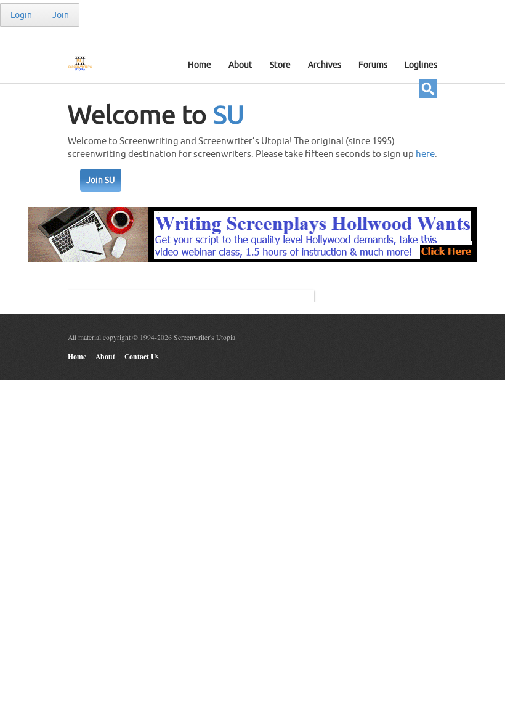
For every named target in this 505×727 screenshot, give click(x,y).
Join (60, 15)
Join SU (100, 180)
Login (21, 15)
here (425, 154)
